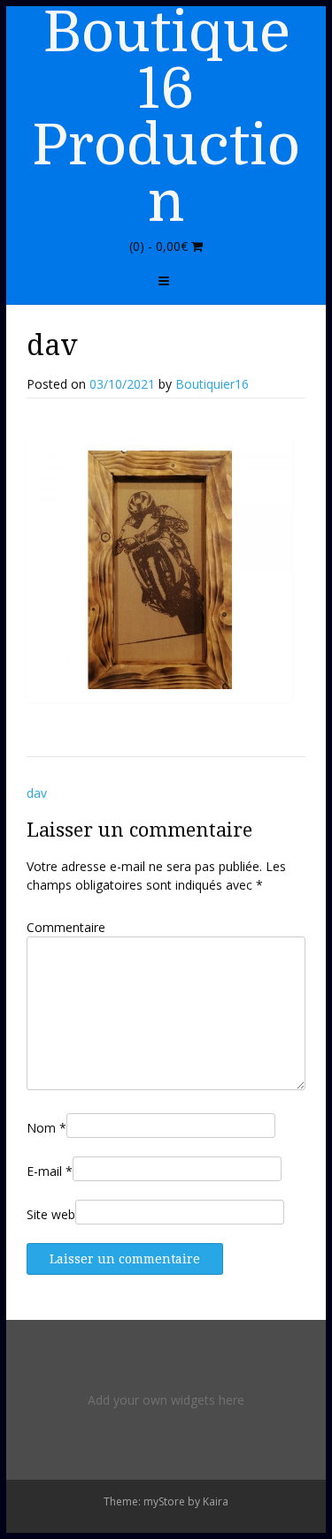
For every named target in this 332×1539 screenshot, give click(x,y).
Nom (46, 1127)
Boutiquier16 (212, 383)
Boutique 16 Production (166, 117)
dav (37, 793)
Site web (51, 1214)
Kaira (215, 1501)
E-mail (50, 1171)
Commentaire (66, 927)
